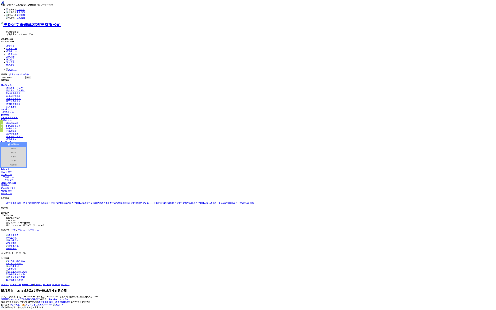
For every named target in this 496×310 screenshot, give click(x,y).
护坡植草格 (11, 131)
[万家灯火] (58, 305)
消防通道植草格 (13, 126)
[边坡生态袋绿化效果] (16, 272)
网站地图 (21, 15)
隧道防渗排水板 (13, 104)
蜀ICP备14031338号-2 (58, 299)
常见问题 (21, 12)
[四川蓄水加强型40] (15, 277)
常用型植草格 (12, 134)
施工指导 (10, 59)
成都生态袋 (22, 203)
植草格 (26, 74)
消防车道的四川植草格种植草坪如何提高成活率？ (50, 203)
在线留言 (21, 10)
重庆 (38, 299)
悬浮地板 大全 (7, 185)
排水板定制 (11, 107)
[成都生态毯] (12, 235)
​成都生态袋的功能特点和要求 (116, 203)
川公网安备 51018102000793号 (39, 305)
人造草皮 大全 (7, 112)
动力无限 (15, 305)
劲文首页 (10, 46)
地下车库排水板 (13, 101)
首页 (13, 230)
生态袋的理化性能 (246, 203)
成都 (20, 299)
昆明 (33, 299)
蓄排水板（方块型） (15, 88)
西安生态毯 (11, 243)
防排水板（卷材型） (15, 90)
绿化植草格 (11, 128)
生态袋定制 (11, 269)
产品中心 (22, 230)
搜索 (28, 77)
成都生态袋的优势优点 (187, 203)
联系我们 (21, 18)
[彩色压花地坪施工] (15, 261)
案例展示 (10, 57)
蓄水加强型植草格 (14, 136)
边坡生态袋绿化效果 (15, 274)
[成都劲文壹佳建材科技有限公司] (31, 24)
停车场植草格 (12, 123)
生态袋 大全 (11, 54)
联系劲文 (10, 65)
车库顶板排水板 (13, 99)
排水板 (12, 74)
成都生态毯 (11, 238)
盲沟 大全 (5, 169)
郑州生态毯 (11, 248)
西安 (29, 299)
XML (15, 299)
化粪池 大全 (6, 193)
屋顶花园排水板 (13, 96)
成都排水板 (11, 203)
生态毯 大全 (6, 109)
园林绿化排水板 (13, 93)
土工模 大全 (6, 174)
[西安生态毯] (12, 240)
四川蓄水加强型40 (14, 280)
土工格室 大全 (7, 180)
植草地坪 (5, 115)
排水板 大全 (11, 49)
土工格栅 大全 (7, 177)
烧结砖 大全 (6, 191)
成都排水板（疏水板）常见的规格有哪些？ (217, 203)
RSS (11, 299)
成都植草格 (98, 203)
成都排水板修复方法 (83, 203)
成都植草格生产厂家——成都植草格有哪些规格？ (153, 203)
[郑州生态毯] (12, 246)
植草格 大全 (11, 51)
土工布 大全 (6, 172)
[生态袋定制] (12, 266)
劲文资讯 (10, 62)
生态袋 (19, 74)
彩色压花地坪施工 (9, 118)
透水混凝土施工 (8, 188)
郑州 (24, 299)
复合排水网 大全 (8, 183)
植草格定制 (11, 139)
